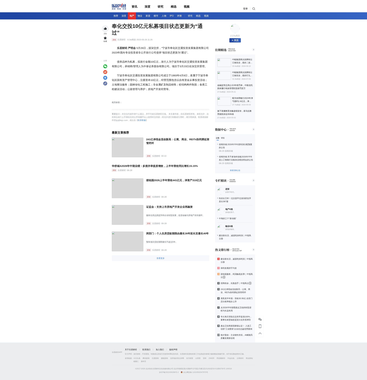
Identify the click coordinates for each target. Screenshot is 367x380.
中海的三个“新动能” (227, 218)
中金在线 (231, 358)
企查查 (198, 358)
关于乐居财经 (131, 349)
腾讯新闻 (146, 358)
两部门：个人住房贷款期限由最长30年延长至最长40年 (177, 233)
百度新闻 (155, 358)
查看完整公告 (235, 170)
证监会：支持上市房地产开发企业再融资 (169, 206)
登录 (245, 8)
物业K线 (229, 226)
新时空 (143, 361)
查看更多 (161, 258)
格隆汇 (136, 361)
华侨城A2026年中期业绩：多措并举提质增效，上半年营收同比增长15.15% (155, 166)
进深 (227, 189)
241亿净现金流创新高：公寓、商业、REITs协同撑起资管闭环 (177, 141)
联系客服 (142, 120)
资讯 (134, 6)
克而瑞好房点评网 (177, 358)
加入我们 (160, 349)
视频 (187, 6)
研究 (160, 6)
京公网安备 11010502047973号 (195, 372)
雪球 (204, 358)
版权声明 (173, 349)
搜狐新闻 (164, 358)
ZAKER (211, 358)
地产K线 (229, 209)
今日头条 (136, 358)
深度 (147, 6)
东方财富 (189, 358)
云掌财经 (240, 358)
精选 (173, 6)
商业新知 (249, 358)
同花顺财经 (221, 358)
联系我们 (146, 349)
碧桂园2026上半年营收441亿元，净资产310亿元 (174, 180)
